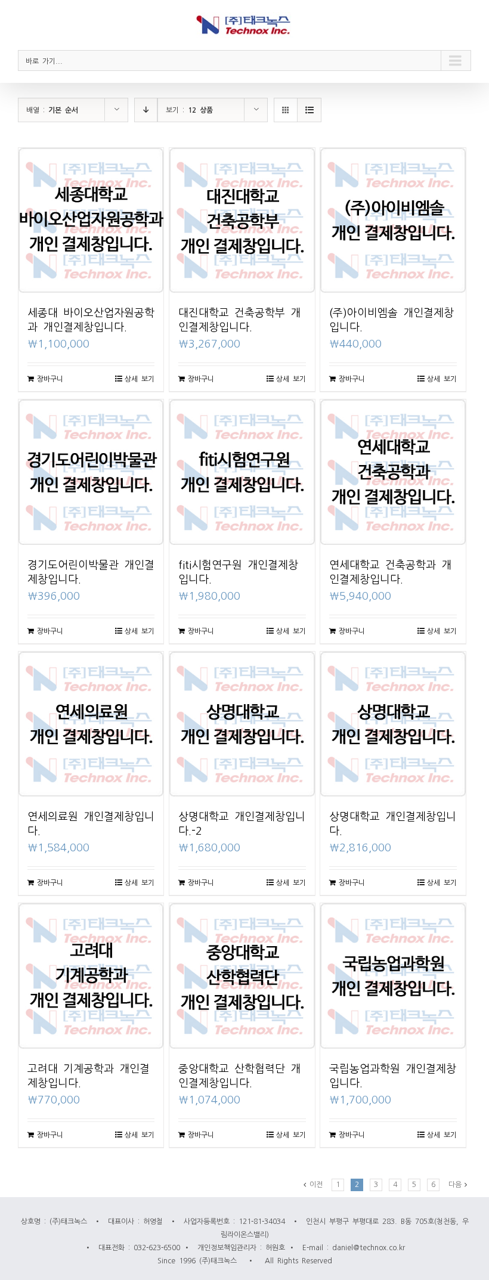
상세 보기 (139, 378)
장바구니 (50, 378)
